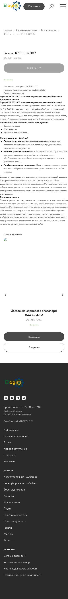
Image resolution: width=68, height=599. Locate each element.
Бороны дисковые (14, 489)
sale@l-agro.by (15, 411)
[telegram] (18, 398)
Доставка (9, 455)
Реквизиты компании (16, 436)
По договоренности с (10, 200)
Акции (7, 442)
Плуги (7, 508)
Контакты (9, 461)
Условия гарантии (14, 555)
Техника (8, 540)
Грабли (8, 527)
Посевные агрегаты (15, 515)
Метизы (8, 534)
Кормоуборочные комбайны (20, 476)
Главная (8, 30)
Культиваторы (12, 502)
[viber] (24, 398)
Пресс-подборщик (15, 521)
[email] (12, 398)
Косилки (9, 496)
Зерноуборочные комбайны (20, 483)
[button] (34, 6)
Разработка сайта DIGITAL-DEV (18, 421)
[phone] (6, 398)
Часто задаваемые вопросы (20, 568)
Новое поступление (15, 448)
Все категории (49, 30)
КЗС (6, 34)
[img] (12, 6)
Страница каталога (26, 30)
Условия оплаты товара (17, 562)
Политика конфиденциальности (22, 575)
